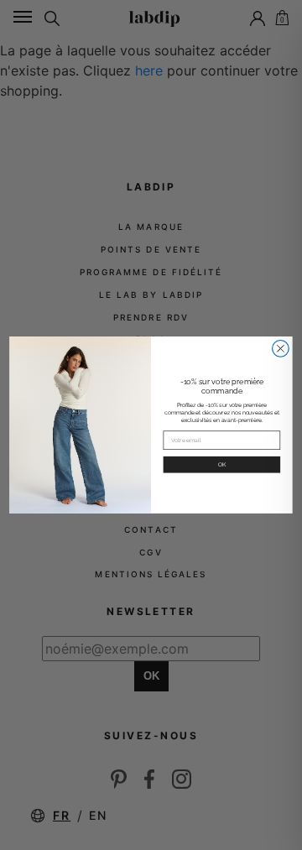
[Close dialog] (281, 349)
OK (222, 465)
